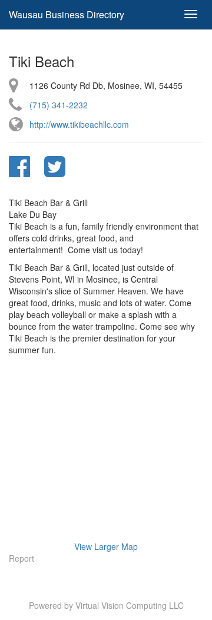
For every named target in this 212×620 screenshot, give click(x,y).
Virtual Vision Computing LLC (129, 605)
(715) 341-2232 (58, 105)
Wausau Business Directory (66, 14)
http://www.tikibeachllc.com (79, 124)
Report (21, 558)
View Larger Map (106, 546)
